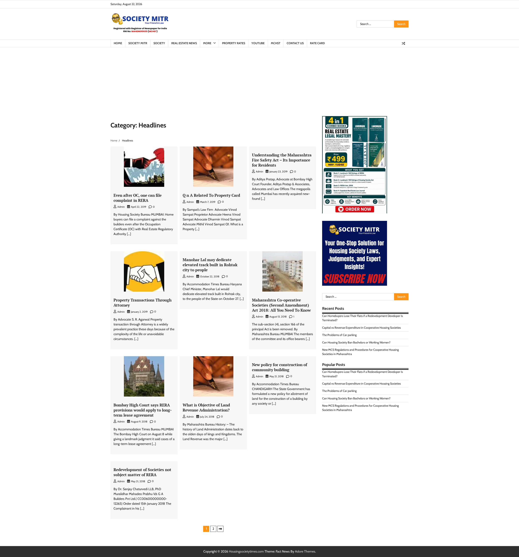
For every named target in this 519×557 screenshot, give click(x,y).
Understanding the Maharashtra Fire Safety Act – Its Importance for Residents (282, 160)
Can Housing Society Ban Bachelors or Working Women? (356, 342)
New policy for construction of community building (279, 367)
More (207, 43)
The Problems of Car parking (339, 335)
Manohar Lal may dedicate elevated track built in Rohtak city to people (210, 264)
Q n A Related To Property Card (211, 195)
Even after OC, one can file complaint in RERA (138, 198)
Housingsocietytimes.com (246, 551)
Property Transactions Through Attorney (143, 302)
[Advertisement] (259, 77)
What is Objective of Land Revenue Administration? (206, 407)
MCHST (275, 43)
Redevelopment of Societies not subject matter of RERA (142, 472)
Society (159, 43)
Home (118, 43)
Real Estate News (184, 43)
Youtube (258, 43)
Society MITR (137, 43)
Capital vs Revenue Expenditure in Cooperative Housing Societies (361, 327)
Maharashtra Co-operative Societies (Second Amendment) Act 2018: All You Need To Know (281, 305)
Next (220, 529)
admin (121, 206)
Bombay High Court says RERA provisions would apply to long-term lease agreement (143, 410)
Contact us (295, 43)
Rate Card (317, 43)
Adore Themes (305, 551)
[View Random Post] (403, 43)
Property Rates (233, 43)
